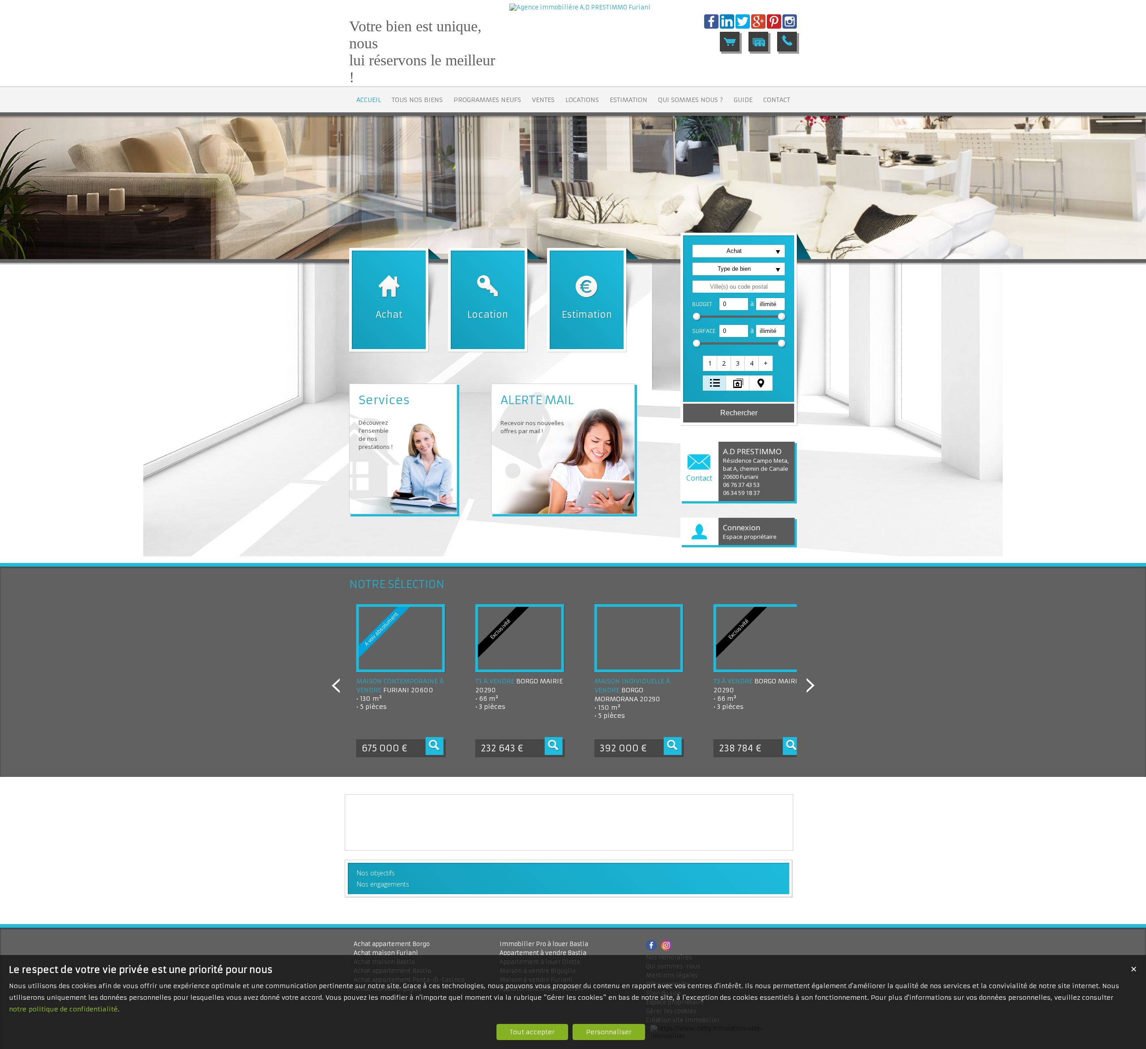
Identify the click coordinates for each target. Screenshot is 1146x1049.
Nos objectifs (376, 873)
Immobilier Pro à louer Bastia (544, 944)
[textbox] (738, 286)
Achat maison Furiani (386, 953)
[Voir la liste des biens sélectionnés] (730, 41)
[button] (710, 363)
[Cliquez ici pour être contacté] (787, 41)
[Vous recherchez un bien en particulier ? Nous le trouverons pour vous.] (758, 41)
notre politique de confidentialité (63, 1009)
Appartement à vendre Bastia (543, 953)
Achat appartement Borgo (392, 944)
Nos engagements (383, 884)
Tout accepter (532, 1032)
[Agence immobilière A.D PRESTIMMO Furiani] (579, 7)
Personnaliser (609, 1032)
